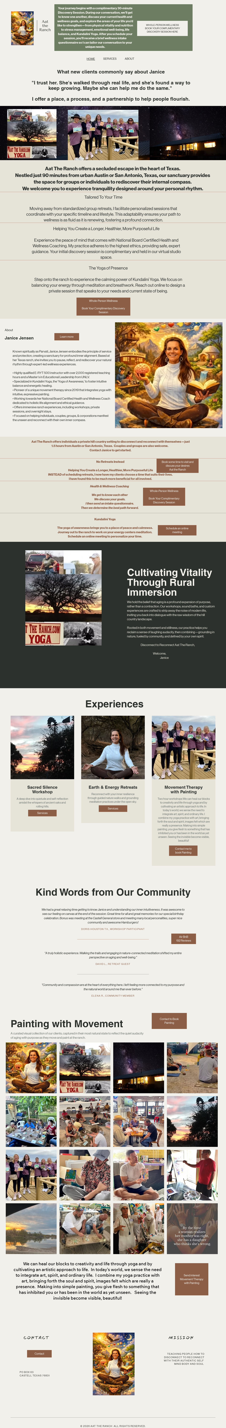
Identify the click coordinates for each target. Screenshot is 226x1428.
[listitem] (31, 1067)
